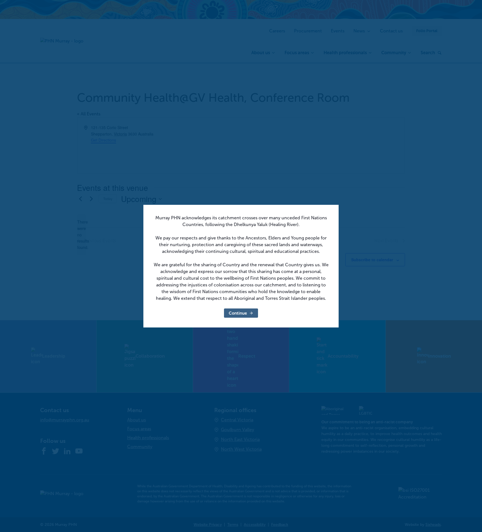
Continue (238, 313)
